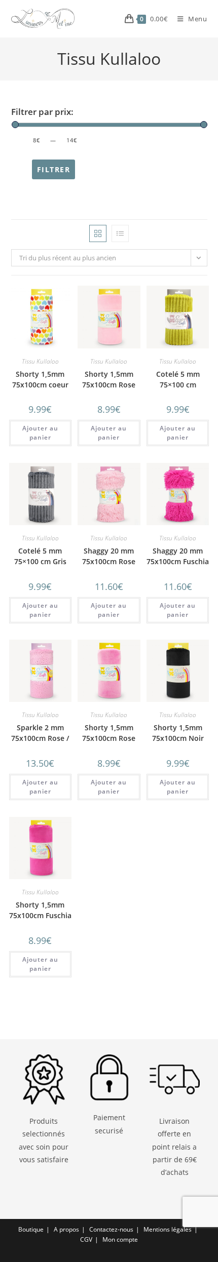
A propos (66, 1229)
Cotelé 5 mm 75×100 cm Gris (40, 556)
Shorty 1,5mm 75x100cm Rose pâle (108, 384)
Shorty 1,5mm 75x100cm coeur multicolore (40, 384)
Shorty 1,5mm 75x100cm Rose (108, 733)
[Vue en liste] (120, 233)
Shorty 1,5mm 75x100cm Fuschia (40, 910)
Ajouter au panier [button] (40, 433)
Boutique (31, 1229)
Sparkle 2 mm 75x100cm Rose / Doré (40, 738)
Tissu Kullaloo (40, 361)
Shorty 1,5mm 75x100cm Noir (178, 733)
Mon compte (120, 1239)
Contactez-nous (111, 1229)
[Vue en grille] (97, 233)
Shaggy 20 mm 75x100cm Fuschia (178, 556)
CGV (86, 1239)
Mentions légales (167, 1229)
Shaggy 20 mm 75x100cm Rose (108, 556)
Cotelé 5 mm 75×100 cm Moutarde (178, 384)
